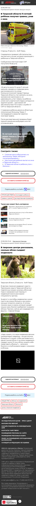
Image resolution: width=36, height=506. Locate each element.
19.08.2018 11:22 (5, 7)
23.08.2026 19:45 (6, 241)
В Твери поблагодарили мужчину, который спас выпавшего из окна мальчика (19, 232)
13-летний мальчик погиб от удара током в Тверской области (16, 136)
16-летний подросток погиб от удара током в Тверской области (19, 219)
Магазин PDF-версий (9, 423)
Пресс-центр (27, 421)
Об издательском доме (10, 421)
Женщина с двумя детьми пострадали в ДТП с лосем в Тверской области (20, 207)
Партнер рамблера (17, 496)
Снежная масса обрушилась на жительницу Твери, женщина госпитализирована (16, 156)
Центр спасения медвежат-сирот (12, 279)
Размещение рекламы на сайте (13, 433)
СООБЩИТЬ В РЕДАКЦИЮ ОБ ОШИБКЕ (15, 443)
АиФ (10, 48)
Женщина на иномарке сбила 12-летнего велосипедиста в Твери (20, 225)
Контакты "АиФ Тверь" (10, 430)
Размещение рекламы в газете (13, 436)
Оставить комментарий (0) (18, 181)
